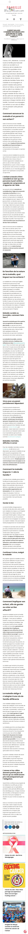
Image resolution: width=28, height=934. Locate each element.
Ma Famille (11, 24)
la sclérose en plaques (14, 437)
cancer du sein (13, 427)
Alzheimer (6, 449)
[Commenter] (14, 827)
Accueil (5, 24)
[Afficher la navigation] (7, 19)
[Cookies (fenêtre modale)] (25, 931)
